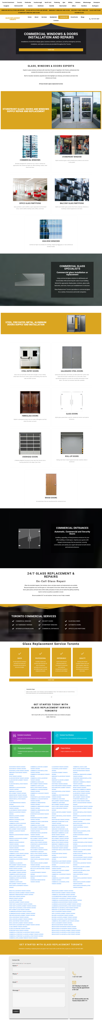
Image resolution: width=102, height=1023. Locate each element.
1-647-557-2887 (77, 977)
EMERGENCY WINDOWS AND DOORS (59, 10)
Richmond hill (18, 6)
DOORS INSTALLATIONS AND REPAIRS (37, 10)
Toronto (19, 2)
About (36, 17)
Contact (56, 20)
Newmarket (63, 6)
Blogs (82, 17)
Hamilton (84, 6)
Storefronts (74, 17)
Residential (53, 17)
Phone (15, 974)
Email (15, 982)
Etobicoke (28, 2)
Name (15, 966)
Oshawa (77, 2)
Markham (41, 6)
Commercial (63, 17)
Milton (74, 6)
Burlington (95, 6)
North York (48, 2)
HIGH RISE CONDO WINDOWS (79, 10)
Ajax (64, 2)
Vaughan (6, 6)
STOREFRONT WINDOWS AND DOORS (29, 13)
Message (16, 990)
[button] (25, 691)
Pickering (57, 2)
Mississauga (87, 2)
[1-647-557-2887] (74, 973)
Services (44, 17)
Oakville (51, 6)
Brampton (97, 2)
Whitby (70, 2)
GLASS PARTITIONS (95, 10)
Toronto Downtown (8, 2)
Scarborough (38, 2)
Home (29, 17)
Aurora (30, 6)
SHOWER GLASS (79, 13)
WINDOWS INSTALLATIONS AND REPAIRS (13, 10)
